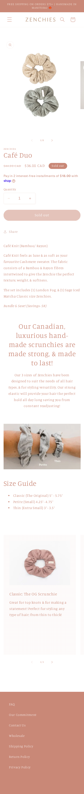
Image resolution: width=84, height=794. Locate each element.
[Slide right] (52, 140)
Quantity (10, 189)
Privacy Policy (20, 767)
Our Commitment (23, 715)
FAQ (12, 704)
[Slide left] (32, 140)
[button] (9, 20)
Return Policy (19, 757)
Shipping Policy (21, 746)
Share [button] (13, 231)
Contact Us (17, 725)
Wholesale (17, 736)
